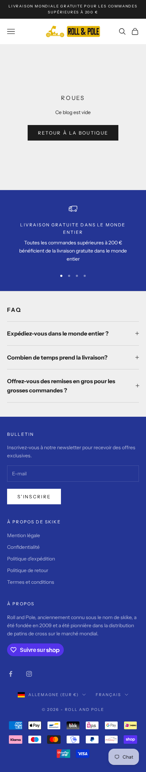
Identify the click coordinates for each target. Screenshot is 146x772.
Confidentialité (23, 547)
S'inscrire (34, 496)
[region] (73, 233)
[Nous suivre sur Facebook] (10, 673)
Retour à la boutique (73, 133)
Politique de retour (27, 570)
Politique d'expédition (31, 559)
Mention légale (23, 535)
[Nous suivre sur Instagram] (29, 673)
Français (108, 694)
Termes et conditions (30, 582)
